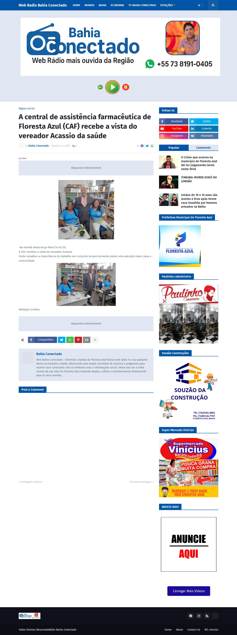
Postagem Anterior (31, 482)
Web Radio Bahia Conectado (43, 5)
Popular (173, 147)
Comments (203, 147)
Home (168, 629)
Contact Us (193, 629)
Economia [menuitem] (117, 5)
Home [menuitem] (76, 5)
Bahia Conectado (49, 354)
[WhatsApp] (152, 146)
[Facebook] (142, 146)
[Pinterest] (78, 340)
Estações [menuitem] (166, 5)
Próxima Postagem (141, 482)
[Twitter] (147, 146)
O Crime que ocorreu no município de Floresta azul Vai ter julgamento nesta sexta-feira (199, 163)
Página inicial (26, 108)
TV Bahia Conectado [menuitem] (142, 5)
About (179, 629)
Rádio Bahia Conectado (62, 629)
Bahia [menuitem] (102, 5)
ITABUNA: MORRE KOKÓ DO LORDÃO (199, 179)
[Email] (86, 340)
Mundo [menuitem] (89, 5)
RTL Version (211, 629)
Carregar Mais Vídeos (189, 591)
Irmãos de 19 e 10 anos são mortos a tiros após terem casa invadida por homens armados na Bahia (199, 200)
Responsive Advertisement (86, 167)
